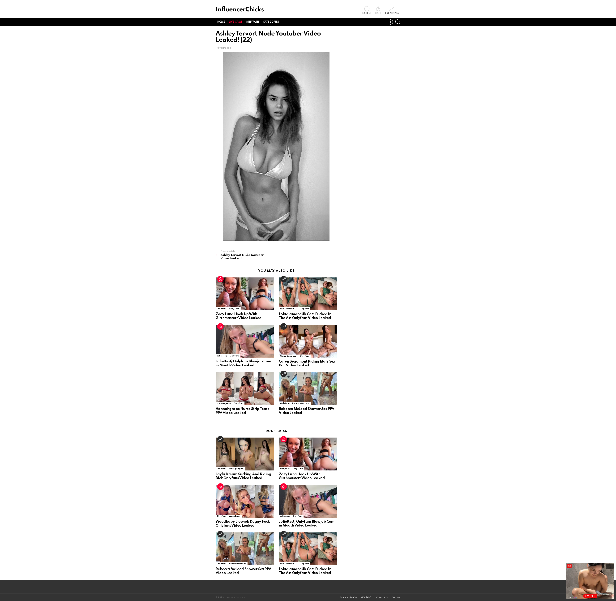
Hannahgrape (224, 403)
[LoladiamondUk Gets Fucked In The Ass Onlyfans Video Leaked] (308, 293)
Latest (367, 13)
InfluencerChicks (240, 10)
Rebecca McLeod (300, 403)
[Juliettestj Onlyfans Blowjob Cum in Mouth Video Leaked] (245, 341)
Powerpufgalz (236, 469)
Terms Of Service (348, 597)
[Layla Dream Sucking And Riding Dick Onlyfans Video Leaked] (245, 454)
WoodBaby (234, 516)
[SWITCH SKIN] (391, 22)
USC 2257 (366, 597)
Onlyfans (252, 22)
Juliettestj (222, 356)
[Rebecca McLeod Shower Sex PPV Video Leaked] (308, 388)
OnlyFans (221, 309)
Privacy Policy (382, 597)
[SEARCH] (397, 22)
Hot (378, 13)
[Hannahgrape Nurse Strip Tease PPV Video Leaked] (245, 388)
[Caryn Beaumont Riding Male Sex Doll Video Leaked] (308, 341)
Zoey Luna (234, 309)
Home (221, 22)
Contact (396, 597)
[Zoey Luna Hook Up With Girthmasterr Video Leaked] (245, 293)
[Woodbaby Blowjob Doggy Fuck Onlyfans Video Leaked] (245, 501)
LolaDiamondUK (288, 309)
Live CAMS (235, 22)
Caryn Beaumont (288, 356)
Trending (392, 13)
